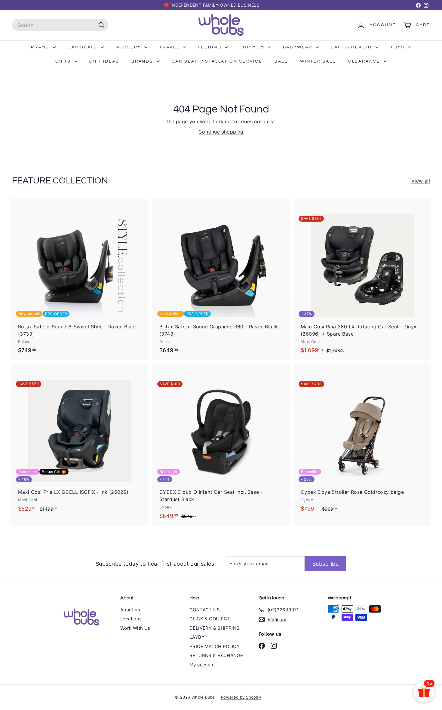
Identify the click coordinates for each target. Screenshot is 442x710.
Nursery (129, 47)
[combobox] (60, 25)
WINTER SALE (318, 61)
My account (202, 665)
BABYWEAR (298, 47)
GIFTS (64, 61)
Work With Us (135, 628)
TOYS (398, 47)
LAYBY (196, 637)
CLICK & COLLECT (209, 619)
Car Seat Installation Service (217, 61)
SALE (281, 61)
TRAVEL (170, 47)
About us (130, 610)
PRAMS (41, 47)
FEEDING (210, 47)
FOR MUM (253, 47)
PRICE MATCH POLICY (214, 646)
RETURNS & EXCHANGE (216, 655)
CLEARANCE (365, 61)
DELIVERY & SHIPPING (214, 628)
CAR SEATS (83, 47)
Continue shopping (221, 132)
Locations (131, 619)
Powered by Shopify (241, 697)
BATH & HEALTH (352, 47)
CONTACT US (204, 610)
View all (420, 181)
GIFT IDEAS (104, 61)
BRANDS (143, 61)
